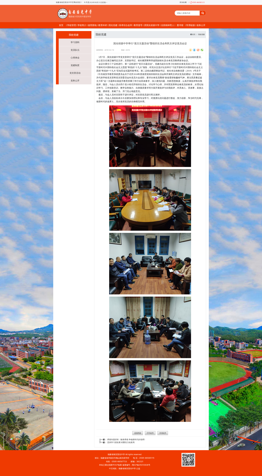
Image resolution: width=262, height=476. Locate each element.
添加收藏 (183, 2)
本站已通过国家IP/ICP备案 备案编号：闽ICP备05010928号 (124, 465)
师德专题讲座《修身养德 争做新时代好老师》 (122, 439)
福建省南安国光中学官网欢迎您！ (69, 2)
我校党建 (201, 34)
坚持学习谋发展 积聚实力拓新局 (117, 442)
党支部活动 (75, 73)
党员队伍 (75, 50)
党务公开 (75, 80)
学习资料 (75, 42)
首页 (193, 34)
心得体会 (75, 57)
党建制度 (75, 65)
